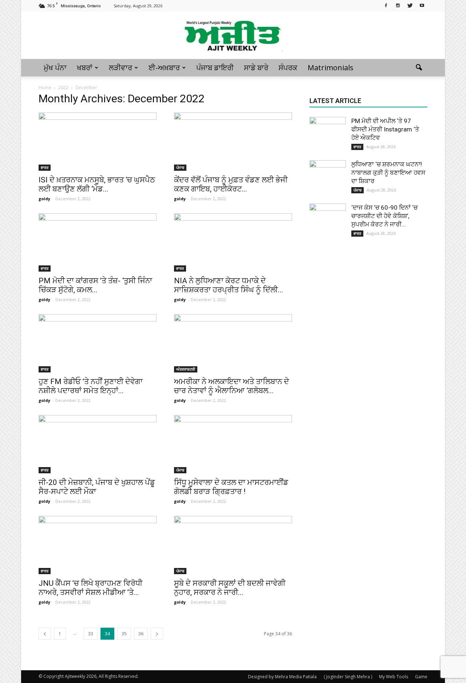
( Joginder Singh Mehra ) (348, 677)
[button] (418, 67)
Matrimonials (331, 67)
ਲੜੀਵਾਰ (120, 67)
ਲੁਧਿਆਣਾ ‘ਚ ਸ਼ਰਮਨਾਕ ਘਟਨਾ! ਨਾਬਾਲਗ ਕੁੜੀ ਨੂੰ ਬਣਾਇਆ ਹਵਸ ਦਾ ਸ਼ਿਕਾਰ (388, 173)
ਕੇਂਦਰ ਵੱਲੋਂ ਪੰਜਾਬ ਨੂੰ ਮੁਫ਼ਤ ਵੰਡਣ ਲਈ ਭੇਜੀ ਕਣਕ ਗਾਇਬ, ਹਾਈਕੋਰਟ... (231, 184)
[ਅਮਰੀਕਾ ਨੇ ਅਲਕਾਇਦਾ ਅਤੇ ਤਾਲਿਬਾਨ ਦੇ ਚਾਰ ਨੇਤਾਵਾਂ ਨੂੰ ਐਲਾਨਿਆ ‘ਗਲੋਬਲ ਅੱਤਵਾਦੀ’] (233, 343)
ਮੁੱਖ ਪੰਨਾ (55, 67)
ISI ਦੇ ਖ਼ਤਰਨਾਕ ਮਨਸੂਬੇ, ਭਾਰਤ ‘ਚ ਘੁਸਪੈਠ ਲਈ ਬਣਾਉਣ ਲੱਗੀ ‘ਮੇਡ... (97, 184)
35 (124, 634)
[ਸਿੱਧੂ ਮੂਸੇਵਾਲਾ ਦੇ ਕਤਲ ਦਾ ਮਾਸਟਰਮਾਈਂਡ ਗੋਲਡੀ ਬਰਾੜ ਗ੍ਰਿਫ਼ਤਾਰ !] (233, 444)
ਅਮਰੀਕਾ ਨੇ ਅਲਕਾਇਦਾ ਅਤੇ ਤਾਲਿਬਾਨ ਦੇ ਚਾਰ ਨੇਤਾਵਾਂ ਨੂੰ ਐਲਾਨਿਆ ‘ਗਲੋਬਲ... (231, 386)
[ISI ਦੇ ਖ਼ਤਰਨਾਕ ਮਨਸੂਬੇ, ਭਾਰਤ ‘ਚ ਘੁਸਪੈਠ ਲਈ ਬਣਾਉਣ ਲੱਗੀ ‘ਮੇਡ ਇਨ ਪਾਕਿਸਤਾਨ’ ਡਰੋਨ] (98, 141)
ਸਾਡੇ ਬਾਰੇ (256, 67)
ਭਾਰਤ (44, 167)
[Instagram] (397, 5)
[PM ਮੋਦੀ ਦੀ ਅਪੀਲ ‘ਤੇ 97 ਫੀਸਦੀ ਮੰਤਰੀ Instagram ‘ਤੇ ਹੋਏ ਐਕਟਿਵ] (327, 135)
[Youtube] (421, 5)
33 (90, 634)
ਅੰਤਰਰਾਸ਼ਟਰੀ (185, 369)
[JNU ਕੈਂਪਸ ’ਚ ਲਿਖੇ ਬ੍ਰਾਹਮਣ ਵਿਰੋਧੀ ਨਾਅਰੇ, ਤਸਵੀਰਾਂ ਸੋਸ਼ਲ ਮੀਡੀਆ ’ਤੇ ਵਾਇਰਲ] (98, 545)
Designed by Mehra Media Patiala (282, 677)
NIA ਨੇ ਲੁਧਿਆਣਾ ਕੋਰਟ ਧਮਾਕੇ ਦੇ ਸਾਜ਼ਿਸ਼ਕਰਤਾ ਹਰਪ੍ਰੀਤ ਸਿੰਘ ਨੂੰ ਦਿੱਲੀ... (228, 285)
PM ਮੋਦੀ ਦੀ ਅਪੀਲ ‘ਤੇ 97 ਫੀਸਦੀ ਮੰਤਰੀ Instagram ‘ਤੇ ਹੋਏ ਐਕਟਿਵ (385, 129)
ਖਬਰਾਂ (84, 67)
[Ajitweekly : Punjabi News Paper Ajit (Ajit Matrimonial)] (233, 35)
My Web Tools (393, 677)
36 (140, 634)
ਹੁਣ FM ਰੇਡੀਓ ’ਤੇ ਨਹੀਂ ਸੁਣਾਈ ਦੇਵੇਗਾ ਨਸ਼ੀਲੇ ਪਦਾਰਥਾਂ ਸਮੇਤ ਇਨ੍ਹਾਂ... (91, 386)
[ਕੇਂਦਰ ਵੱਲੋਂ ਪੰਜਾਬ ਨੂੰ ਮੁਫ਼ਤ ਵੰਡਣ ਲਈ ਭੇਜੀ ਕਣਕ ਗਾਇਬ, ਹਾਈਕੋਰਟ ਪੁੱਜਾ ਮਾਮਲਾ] (233, 141)
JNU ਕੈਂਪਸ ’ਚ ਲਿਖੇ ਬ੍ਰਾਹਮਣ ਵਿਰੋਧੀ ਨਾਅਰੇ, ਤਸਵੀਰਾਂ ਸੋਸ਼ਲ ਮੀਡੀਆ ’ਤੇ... (90, 588)
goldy (44, 198)
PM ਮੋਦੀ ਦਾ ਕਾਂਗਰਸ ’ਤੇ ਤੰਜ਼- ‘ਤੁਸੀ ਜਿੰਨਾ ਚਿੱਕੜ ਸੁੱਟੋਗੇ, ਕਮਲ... (95, 285)
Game (421, 677)
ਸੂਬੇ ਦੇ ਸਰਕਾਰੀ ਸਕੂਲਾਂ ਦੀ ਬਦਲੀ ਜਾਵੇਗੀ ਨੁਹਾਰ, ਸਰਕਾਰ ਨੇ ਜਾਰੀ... (229, 588)
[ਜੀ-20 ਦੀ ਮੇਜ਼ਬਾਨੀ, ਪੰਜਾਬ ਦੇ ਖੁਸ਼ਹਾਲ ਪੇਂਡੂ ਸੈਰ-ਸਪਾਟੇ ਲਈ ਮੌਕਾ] (98, 444)
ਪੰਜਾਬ (180, 167)
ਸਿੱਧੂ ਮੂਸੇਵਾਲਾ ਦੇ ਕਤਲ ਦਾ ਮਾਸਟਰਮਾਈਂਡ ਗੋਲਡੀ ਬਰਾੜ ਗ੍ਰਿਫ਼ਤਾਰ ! (231, 487)
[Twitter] (409, 5)
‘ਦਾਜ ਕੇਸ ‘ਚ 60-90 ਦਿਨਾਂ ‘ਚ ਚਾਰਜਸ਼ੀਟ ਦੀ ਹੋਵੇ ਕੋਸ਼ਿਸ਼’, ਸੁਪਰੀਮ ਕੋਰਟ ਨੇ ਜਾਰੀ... (384, 216)
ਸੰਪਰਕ (288, 67)
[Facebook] (385, 5)
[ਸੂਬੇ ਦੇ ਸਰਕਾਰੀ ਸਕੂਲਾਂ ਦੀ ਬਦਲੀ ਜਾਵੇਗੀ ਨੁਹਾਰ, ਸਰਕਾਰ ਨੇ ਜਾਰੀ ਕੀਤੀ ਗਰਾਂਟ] (233, 545)
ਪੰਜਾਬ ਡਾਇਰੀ (215, 67)
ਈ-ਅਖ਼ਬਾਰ (164, 67)
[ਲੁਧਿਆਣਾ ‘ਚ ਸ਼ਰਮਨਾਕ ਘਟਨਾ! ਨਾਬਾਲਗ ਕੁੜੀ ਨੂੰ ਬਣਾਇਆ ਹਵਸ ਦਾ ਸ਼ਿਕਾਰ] (327, 178)
